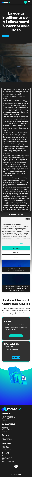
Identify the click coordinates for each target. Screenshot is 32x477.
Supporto (6, 443)
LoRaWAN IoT (8, 424)
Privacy (4, 460)
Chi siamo (5, 456)
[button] (21, 2)
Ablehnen (16, 257)
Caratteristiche (6, 427)
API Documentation (7, 449)
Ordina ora (16, 357)
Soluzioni (4, 420)
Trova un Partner (7, 438)
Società (5, 453)
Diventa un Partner (7, 439)
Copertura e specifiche (8, 417)
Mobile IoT (7, 413)
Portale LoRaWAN (7, 430)
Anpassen (15, 252)
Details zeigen (23, 243)
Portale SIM (5, 419)
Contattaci (5, 446)
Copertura (5, 428)
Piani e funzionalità (7, 416)
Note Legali (5, 458)
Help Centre (5, 447)
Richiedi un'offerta (16, 336)
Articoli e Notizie (7, 457)
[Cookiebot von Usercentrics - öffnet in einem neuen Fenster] (23, 219)
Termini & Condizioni (8, 461)
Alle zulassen (16, 248)
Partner (6, 435)
